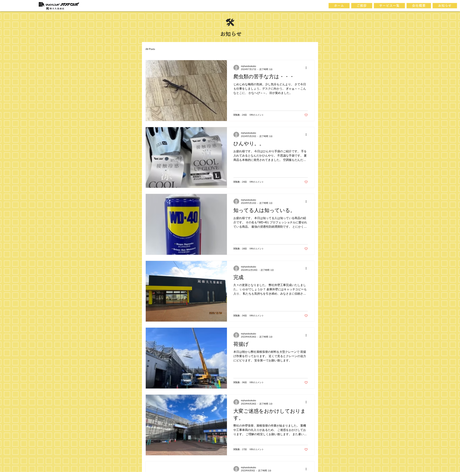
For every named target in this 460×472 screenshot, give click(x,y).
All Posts (150, 49)
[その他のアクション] (307, 68)
